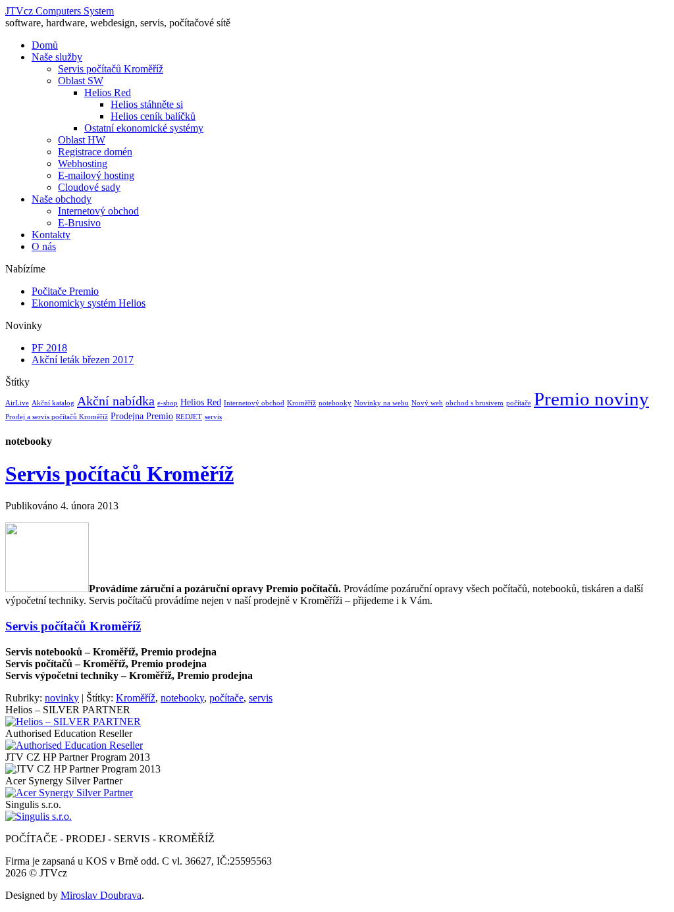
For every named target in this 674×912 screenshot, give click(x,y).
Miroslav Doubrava (101, 895)
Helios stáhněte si (147, 104)
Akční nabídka (116, 400)
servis (213, 416)
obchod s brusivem (475, 403)
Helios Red (107, 92)
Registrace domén (95, 151)
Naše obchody (61, 199)
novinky (62, 697)
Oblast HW (81, 139)
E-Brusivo (79, 222)
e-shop (167, 403)
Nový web (427, 403)
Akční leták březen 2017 (83, 359)
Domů (45, 45)
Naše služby (57, 57)
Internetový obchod (98, 210)
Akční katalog (53, 403)
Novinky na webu (381, 403)
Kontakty (51, 234)
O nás (44, 246)
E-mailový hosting (96, 175)
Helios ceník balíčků (153, 116)
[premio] (47, 588)
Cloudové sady (89, 187)
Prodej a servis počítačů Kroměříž (56, 416)
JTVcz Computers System (59, 10)
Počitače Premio (65, 291)
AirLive (17, 403)
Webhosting (82, 163)
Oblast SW (80, 80)
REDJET (189, 416)
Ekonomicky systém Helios (88, 303)
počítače (518, 403)
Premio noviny (591, 398)
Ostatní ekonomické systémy (143, 128)
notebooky (335, 403)
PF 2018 (49, 347)
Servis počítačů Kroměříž (110, 68)
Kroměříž (301, 403)
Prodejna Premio (142, 416)
